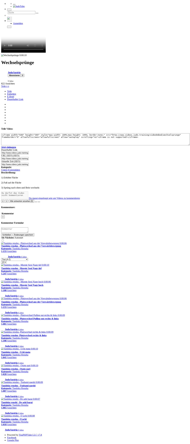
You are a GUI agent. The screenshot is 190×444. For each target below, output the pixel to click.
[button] (14, 75)
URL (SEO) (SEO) (10, 155)
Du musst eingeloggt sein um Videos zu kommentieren (54, 198)
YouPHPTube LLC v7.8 (30, 435)
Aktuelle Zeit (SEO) (10, 161)
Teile (3, 86)
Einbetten (11, 94)
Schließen (6, 235)
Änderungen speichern (23, 235)
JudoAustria (14, 72)
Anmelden (18, 23)
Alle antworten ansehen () (21, 201)
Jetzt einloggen (8, 147)
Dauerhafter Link (15, 99)
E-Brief (10, 96)
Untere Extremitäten (10, 170)
